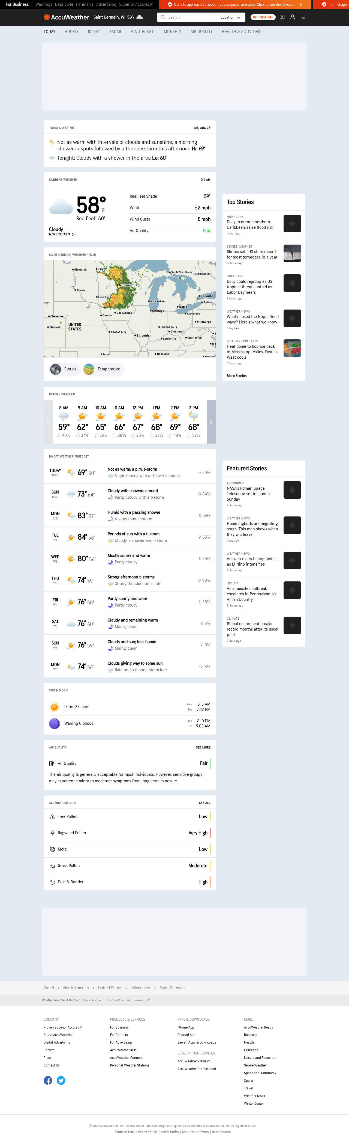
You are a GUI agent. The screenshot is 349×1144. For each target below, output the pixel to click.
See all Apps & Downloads (196, 1042)
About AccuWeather (58, 1035)
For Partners (119, 1035)
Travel (248, 1088)
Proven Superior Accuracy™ (63, 1027)
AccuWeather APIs (123, 1050)
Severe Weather (255, 1065)
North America (76, 988)
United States (110, 988)
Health (249, 1042)
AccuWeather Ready (258, 1027)
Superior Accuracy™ (136, 4)
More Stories (236, 375)
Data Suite (64, 4)
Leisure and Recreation (260, 1058)
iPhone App (185, 1027)
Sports (249, 1080)
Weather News (254, 1096)
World (49, 988)
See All (205, 803)
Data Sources (221, 1132)
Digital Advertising (57, 1042)
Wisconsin (140, 988)
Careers (49, 1050)
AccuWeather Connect (126, 1058)
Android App (186, 1035)
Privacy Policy (147, 1132)
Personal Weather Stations (129, 1065)
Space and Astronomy (260, 1073)
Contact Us (52, 1065)
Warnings (43, 4)
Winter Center (254, 1103)
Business (250, 1035)
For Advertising (121, 1042)
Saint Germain (172, 988)
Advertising (106, 4)
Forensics (85, 4)
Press (48, 1058)
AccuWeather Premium (193, 1061)
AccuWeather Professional (196, 1069)
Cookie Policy (170, 1132)
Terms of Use (124, 1132)
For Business (17, 4)
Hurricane (251, 1050)
